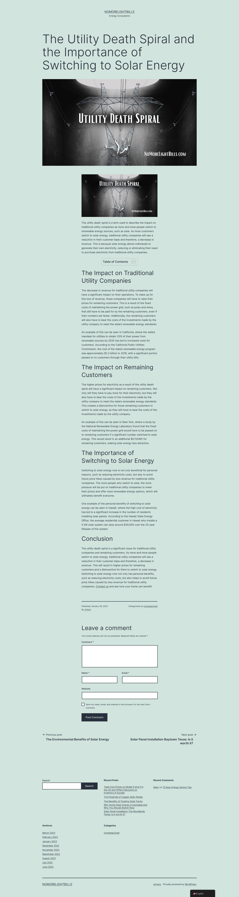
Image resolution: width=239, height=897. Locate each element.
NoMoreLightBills (119, 12)
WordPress (190, 884)
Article (88, 609)
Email (125, 673)
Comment (88, 642)
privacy (157, 884)
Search (46, 780)
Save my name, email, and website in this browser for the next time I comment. (118, 706)
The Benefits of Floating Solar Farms (123, 801)
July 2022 (47, 862)
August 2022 (49, 858)
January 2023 (49, 841)
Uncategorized (150, 606)
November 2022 (51, 850)
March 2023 (48, 833)
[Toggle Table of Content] (132, 262)
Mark (156, 787)
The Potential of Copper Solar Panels (123, 797)
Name (86, 673)
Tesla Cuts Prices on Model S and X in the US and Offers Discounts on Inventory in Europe (123, 790)
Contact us (102, 586)
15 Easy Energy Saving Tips (177, 787)
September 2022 (51, 854)
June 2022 (48, 867)
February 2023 (50, 837)
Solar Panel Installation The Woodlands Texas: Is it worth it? (124, 813)
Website (86, 688)
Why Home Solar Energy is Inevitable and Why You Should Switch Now (125, 806)
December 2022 (50, 845)
